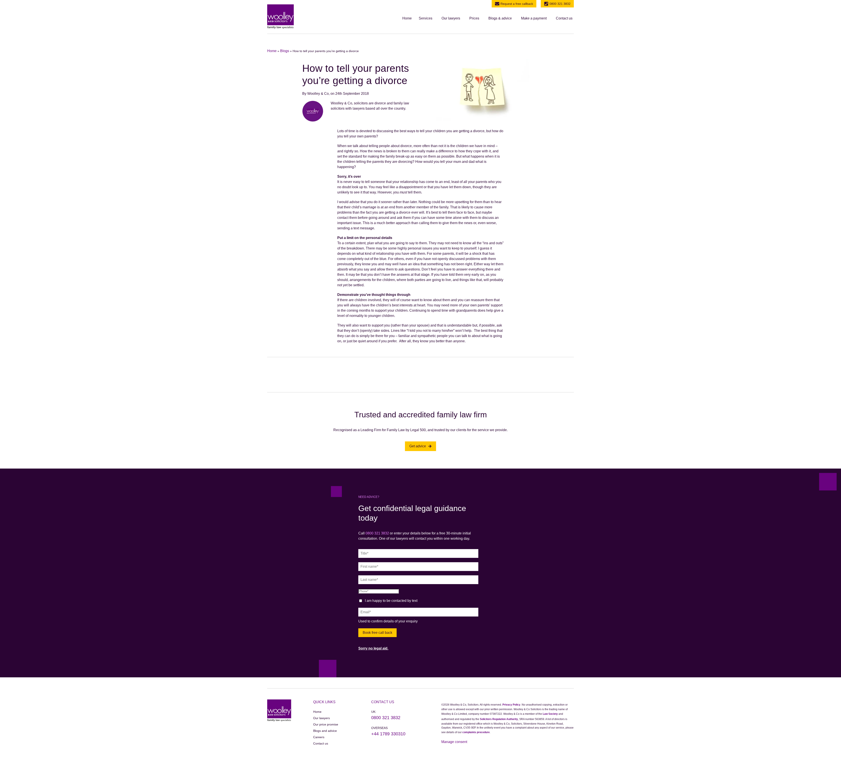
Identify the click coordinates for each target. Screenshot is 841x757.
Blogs (284, 51)
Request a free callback (516, 3)
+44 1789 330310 (388, 733)
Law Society (550, 713)
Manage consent (454, 742)
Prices (474, 18)
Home (407, 18)
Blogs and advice (325, 730)
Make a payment (534, 18)
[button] (426, 18)
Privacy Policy (511, 704)
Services (425, 18)
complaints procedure (476, 732)
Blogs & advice (500, 18)
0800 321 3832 (560, 3)
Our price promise (325, 724)
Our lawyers (451, 18)
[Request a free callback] (497, 4)
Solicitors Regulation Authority (499, 719)
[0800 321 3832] (546, 4)
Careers (318, 737)
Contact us (564, 18)
